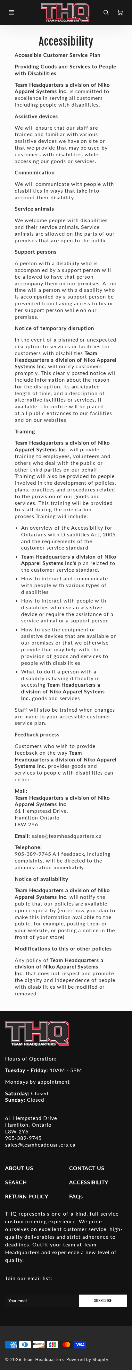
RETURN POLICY (26, 1196)
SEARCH (16, 1182)
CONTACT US (86, 1168)
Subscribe (102, 1300)
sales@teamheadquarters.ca (40, 1144)
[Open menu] (11, 12)
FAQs (76, 1196)
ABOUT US (19, 1168)
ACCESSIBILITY (88, 1182)
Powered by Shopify (87, 1359)
